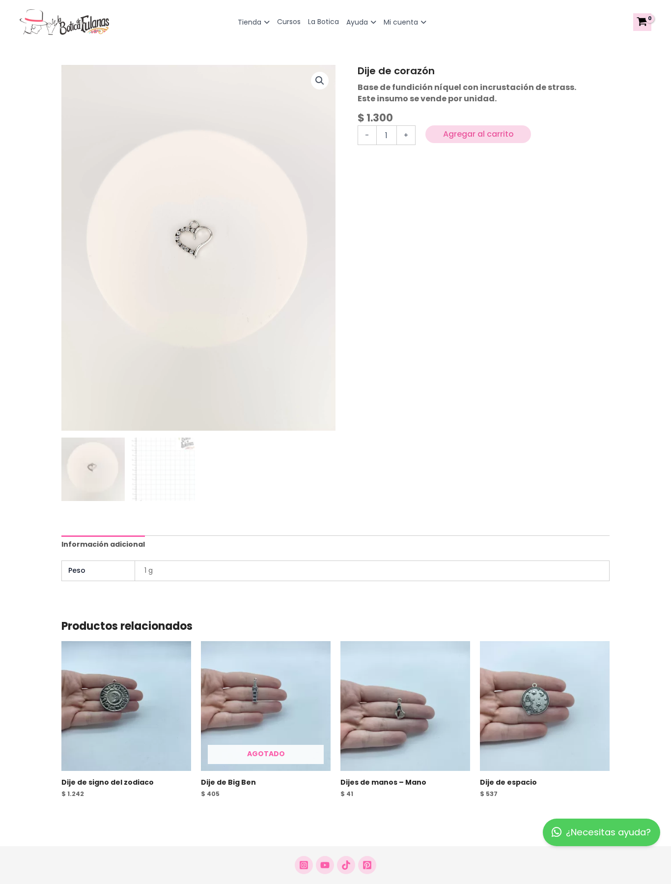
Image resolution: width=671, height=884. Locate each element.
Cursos (289, 22)
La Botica (323, 22)
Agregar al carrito (478, 134)
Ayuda (357, 22)
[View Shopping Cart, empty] (642, 22)
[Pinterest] (367, 865)
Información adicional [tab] (103, 544)
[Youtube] (325, 865)
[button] (320, 80)
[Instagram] (304, 865)
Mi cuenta (401, 22)
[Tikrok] (346, 865)
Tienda (249, 22)
